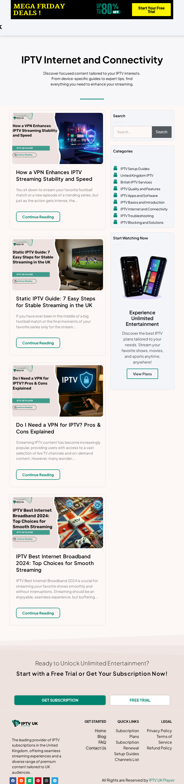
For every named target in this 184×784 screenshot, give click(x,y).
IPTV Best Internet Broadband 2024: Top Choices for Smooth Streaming (55, 563)
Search (161, 132)
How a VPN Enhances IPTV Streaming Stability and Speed (54, 175)
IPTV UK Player (161, 780)
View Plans (142, 373)
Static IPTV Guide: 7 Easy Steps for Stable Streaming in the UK (55, 301)
